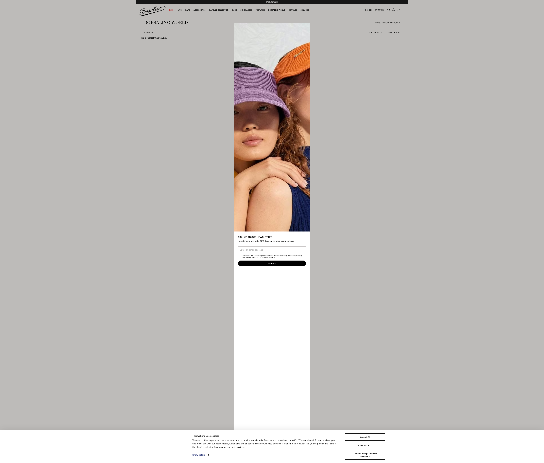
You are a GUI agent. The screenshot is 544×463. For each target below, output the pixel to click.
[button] (307, 26)
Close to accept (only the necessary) (365, 454)
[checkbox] (239, 256)
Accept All (365, 437)
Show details (198, 455)
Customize (363, 445)
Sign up (272, 263)
